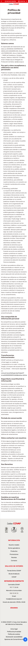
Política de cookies (14, 634)
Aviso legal (14, 629)
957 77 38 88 (14, 587)
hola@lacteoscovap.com (14, 599)
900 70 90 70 (14, 593)
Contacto (14, 560)
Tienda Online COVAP (14, 570)
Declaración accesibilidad (14, 637)
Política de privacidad (14, 631)
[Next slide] (26, 1)
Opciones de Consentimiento (14, 639)
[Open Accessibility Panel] (25, 639)
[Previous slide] (1, 1)
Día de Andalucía (14, 574)
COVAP (14, 577)
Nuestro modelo (14, 545)
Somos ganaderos (14, 548)
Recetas (14, 557)
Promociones (14, 554)
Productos (14, 551)
